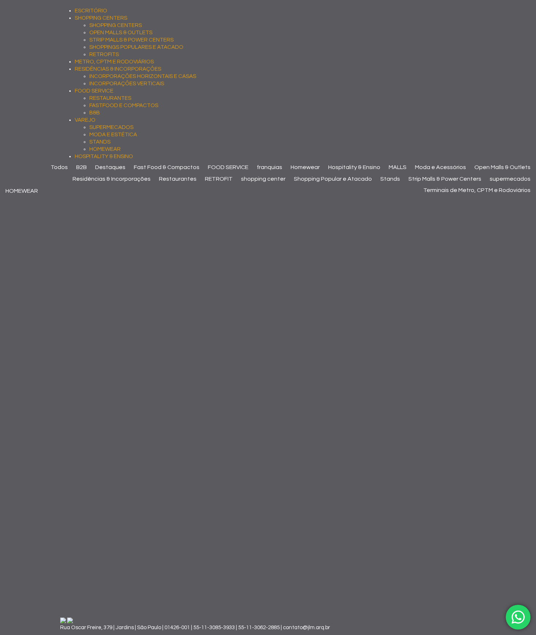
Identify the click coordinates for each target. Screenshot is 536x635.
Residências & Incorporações (112, 179)
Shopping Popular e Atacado (333, 179)
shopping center (263, 179)
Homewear (305, 167)
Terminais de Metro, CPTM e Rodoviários (477, 190)
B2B (81, 167)
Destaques (110, 167)
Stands (390, 179)
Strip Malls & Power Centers (444, 179)
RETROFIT (219, 179)
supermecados (510, 179)
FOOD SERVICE (228, 167)
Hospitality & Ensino (354, 167)
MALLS (398, 167)
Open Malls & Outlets (502, 167)
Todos (59, 167)
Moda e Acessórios (440, 167)
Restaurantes (178, 179)
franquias (269, 167)
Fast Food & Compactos (166, 167)
